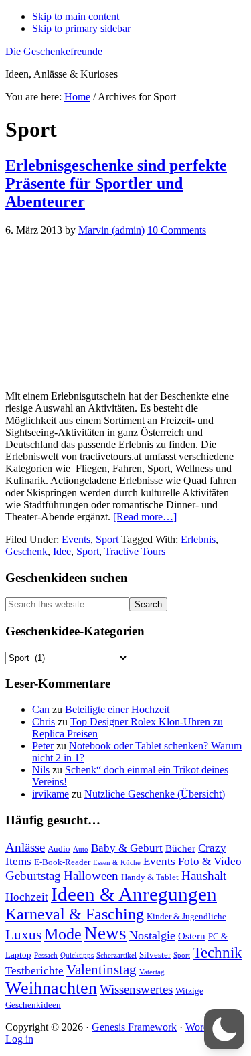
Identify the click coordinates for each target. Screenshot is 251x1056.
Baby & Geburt (127, 848)
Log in (19, 1039)
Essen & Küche (117, 862)
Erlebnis (198, 539)
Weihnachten (51, 988)
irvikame (50, 794)
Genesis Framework (134, 1027)
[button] (224, 1029)
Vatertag (152, 972)
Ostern (191, 935)
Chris (43, 721)
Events (76, 539)
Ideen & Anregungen (134, 894)
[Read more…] (145, 516)
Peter (43, 745)
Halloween (91, 876)
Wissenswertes (136, 989)
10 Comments (176, 230)
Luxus (23, 934)
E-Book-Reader (62, 862)
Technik (217, 952)
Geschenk (26, 551)
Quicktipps (77, 955)
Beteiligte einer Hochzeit (117, 709)
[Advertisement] (125, 313)
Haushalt (203, 876)
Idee (62, 551)
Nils (41, 769)
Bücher (180, 848)
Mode (63, 934)
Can (41, 709)
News (105, 933)
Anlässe (25, 847)
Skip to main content (75, 16)
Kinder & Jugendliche (186, 916)
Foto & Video (210, 861)
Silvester (155, 955)
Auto (80, 849)
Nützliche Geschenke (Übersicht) (154, 794)
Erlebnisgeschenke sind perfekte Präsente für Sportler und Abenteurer (116, 183)
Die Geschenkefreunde (53, 51)
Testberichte (34, 970)
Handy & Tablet (150, 877)
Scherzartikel (116, 955)
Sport (107, 539)
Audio (59, 849)
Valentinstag (101, 970)
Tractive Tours (134, 551)
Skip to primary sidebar (81, 28)
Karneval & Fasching (74, 914)
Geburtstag (33, 876)
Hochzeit (26, 897)
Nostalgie (152, 935)
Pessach (46, 955)
